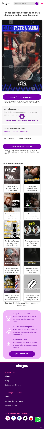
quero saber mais (22, 354)
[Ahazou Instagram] (7, 418)
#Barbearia (24, 131)
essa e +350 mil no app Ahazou (22, 97)
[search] (36, 3)
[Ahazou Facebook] (13, 418)
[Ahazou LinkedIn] (19, 418)
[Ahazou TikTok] (25, 418)
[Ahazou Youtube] (31, 418)
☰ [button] (42, 3)
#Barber (7, 131)
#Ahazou (14, 131)
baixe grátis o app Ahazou (22, 146)
